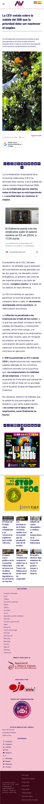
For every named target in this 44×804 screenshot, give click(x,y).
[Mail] (3, 750)
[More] (22, 167)
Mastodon (8, 764)
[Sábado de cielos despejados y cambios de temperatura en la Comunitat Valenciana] (36, 518)
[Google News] (5, 163)
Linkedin (8, 747)
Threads (8, 767)
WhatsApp (8, 758)
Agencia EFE (36, 135)
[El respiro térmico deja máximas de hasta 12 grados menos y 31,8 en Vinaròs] (36, 551)
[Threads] (3, 767)
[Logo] (19, 4)
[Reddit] (35, 163)
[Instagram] (11, 163)
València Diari (6, 735)
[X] (18, 163)
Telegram (8, 753)
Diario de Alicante (8, 730)
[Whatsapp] (8, 163)
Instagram (8, 744)
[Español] (40, 2)
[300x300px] (22, 467)
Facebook (8, 741)
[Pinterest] (39, 163)
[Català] (36, 2)
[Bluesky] (28, 163)
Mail (6, 750)
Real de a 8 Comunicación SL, (8, 787)
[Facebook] (15, 163)
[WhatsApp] (3, 758)
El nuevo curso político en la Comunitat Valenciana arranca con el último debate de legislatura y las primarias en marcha (8, 568)
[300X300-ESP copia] (22, 493)
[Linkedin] (32, 163)
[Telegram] (22, 163)
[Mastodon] (25, 163)
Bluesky (8, 761)
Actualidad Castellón (9, 733)
